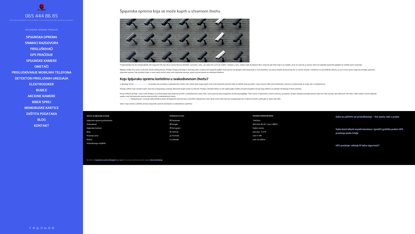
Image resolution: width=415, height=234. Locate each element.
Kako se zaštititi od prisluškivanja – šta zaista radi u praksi (367, 116)
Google (175, 124)
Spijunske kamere (94, 128)
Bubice (89, 139)
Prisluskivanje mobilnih (96, 143)
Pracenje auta (92, 136)
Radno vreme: (258, 128)
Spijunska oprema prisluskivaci (99, 120)
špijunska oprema (141, 84)
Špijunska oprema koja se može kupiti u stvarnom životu (170, 11)
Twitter (175, 132)
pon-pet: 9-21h (259, 132)
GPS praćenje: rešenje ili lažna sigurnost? (357, 145)
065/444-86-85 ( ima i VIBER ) (265, 124)
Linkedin (175, 139)
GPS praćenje (125, 99)
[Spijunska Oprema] (41, 8)
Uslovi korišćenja (155, 160)
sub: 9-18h (257, 136)
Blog (88, 132)
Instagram (176, 128)
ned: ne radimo (259, 139)
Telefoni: (256, 120)
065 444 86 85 (41, 16)
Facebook (176, 120)
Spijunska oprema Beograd (105, 160)
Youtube (175, 136)
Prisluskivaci (92, 124)
